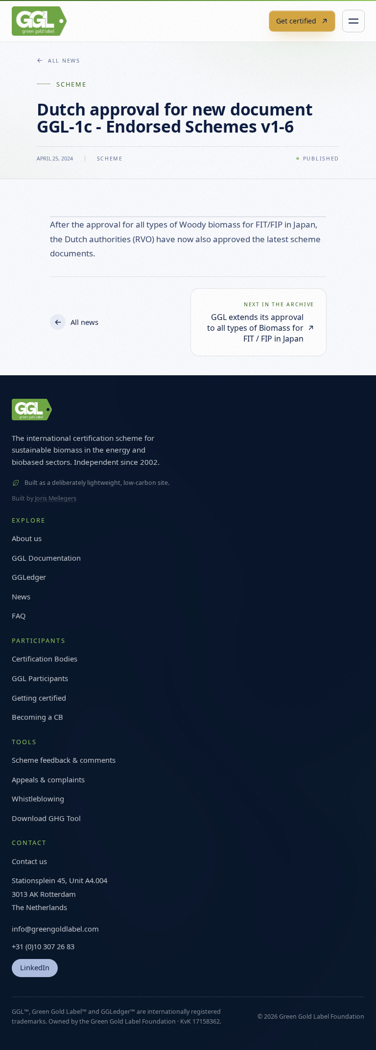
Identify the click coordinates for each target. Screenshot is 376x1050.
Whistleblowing (38, 798)
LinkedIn (34, 967)
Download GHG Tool (46, 818)
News (21, 596)
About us (27, 538)
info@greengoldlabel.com (55, 929)
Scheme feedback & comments (64, 760)
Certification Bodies (44, 658)
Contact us (29, 861)
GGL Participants (40, 678)
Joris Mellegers (55, 498)
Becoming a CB (37, 717)
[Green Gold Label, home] (39, 21)
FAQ (19, 615)
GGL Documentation (46, 558)
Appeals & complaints (48, 779)
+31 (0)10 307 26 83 (43, 946)
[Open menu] (353, 21)
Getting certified (39, 698)
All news (64, 60)
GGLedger (29, 577)
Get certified (296, 20)
